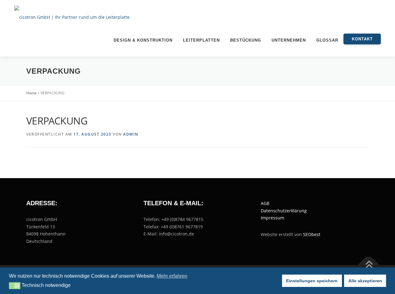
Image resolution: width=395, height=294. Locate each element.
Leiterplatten (201, 40)
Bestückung (245, 40)
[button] (14, 285)
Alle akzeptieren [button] (365, 280)
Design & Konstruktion (143, 40)
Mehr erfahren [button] (172, 276)
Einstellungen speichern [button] (312, 280)
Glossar (327, 40)
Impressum (272, 218)
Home (31, 93)
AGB (265, 203)
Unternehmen (289, 40)
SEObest (311, 234)
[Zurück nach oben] (369, 265)
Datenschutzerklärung (284, 211)
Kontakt (362, 39)
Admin (130, 134)
